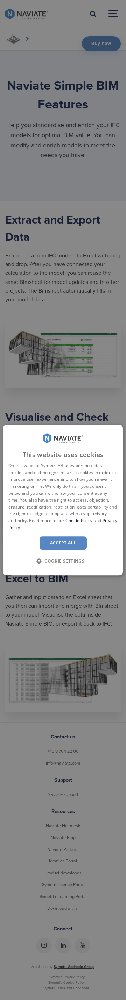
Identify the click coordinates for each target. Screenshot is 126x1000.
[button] (63, 561)
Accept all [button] (63, 543)
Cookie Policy (78, 521)
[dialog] (63, 500)
